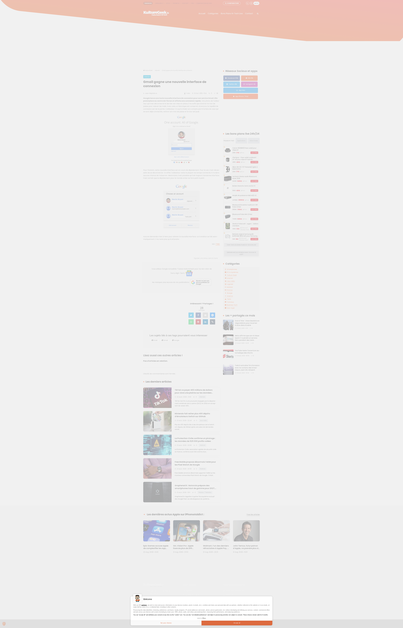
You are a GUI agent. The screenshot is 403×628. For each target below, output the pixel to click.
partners (144, 605)
